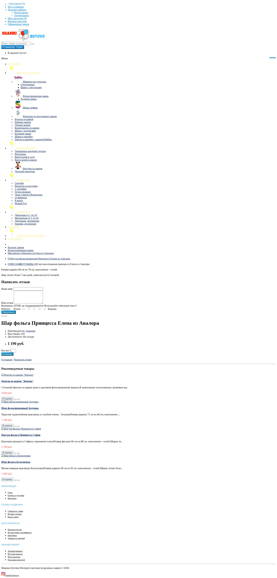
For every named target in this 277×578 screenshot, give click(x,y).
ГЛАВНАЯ (14, 64)
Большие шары (23, 133)
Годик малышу (23, 191)
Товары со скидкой (16, 538)
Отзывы (13, 226)
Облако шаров (22, 125)
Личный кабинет (15, 551)
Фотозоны (20, 154)
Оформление (25, 148)
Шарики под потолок (34, 81)
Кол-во (5, 350)
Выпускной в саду (25, 157)
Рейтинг (5, 309)
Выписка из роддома (26, 186)
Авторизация (21, 15)
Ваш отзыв (7, 302)
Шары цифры (30, 107)
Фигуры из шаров (32, 168)
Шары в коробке (24, 136)
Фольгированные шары (36, 96)
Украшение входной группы (30, 151)
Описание (15, 264)
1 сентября (20, 189)
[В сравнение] (5, 316)
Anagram (30, 331)
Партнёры (12, 535)
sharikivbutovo (12, 575)
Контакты (15, 238)
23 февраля (21, 197)
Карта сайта (13, 517)
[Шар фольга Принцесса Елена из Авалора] (39, 258)
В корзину (7, 354)
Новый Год (21, 203)
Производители (15, 529)
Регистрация (21, 12)
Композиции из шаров (27, 128)
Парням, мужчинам (25, 223)
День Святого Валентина (28, 194)
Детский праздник (25, 171)
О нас (10, 492)
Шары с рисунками (31, 87)
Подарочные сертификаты (20, 532)
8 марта (19, 200)
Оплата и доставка (30, 235)
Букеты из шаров (24, 119)
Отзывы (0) (29, 264)
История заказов (15, 554)
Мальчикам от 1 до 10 (26, 218)
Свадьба (19, 183)
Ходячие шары (29, 99)
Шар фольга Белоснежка (15, 462)
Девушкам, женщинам (27, 221)
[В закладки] (2, 316)
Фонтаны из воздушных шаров (40, 116)
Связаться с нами (15, 511)
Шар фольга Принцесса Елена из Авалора (31, 253)
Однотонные (28, 84)
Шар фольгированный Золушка (20, 408)
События (22, 180)
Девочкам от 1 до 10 (26, 215)
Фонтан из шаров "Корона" (17, 381)
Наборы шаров (23, 122)
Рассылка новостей (16, 560)
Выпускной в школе (26, 160)
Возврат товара (15, 514)
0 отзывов (6, 359)
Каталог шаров (27, 72)
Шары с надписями (25, 130)
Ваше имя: (7, 288)
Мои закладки (14, 557)
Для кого (23, 212)
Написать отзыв (23, 359)
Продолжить (9, 312)
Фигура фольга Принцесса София (20, 435)
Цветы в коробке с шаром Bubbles (33, 139)
